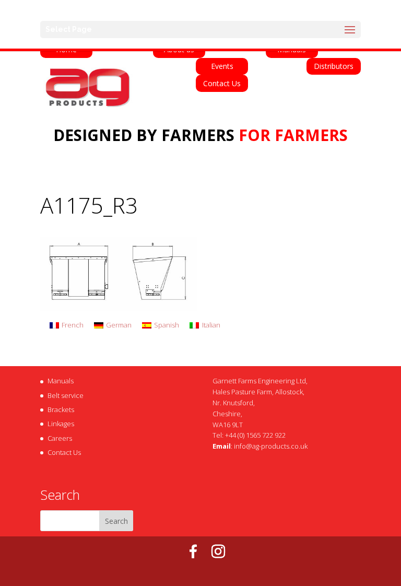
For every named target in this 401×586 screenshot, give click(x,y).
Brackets (61, 409)
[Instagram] (218, 551)
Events (222, 66)
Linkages (61, 423)
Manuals (61, 380)
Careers (60, 438)
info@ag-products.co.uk (271, 446)
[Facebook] (193, 551)
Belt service (66, 395)
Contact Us (222, 83)
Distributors (333, 66)
